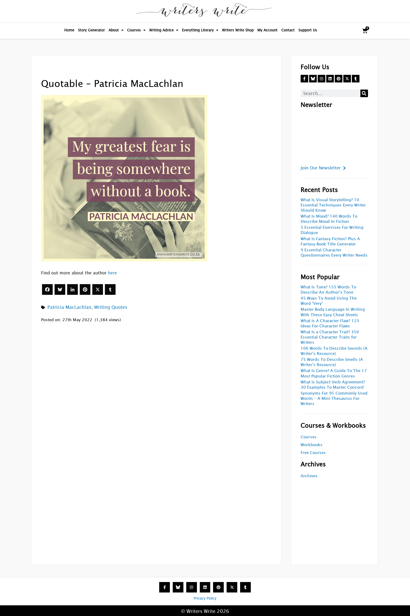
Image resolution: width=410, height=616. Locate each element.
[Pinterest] (85, 289)
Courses (134, 30)
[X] (97, 289)
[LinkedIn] (72, 289)
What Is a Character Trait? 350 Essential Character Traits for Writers (330, 337)
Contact (288, 30)
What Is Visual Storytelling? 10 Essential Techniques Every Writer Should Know (333, 205)
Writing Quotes (110, 307)
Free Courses (313, 452)
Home (69, 30)
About (114, 30)
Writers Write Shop (238, 30)
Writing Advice (161, 30)
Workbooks (311, 445)
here (112, 272)
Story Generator (91, 30)
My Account (267, 30)
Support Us (307, 30)
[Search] (364, 93)
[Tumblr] (110, 289)
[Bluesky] (60, 289)
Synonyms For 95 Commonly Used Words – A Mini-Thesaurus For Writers (334, 398)
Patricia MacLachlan (69, 307)
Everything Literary (198, 30)
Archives (309, 476)
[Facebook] (47, 289)
